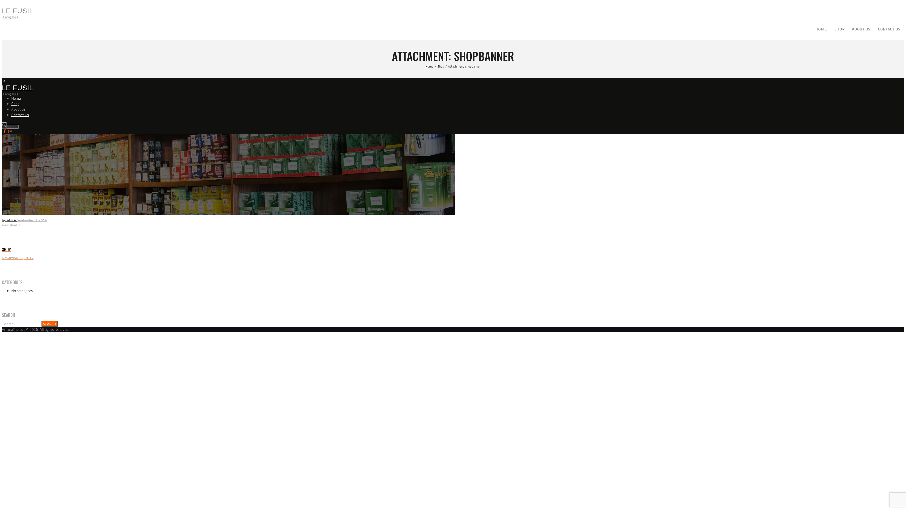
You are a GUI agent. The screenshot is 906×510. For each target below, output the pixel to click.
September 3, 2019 (32, 220)
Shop (440, 66)
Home (429, 66)
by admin (9, 220)
